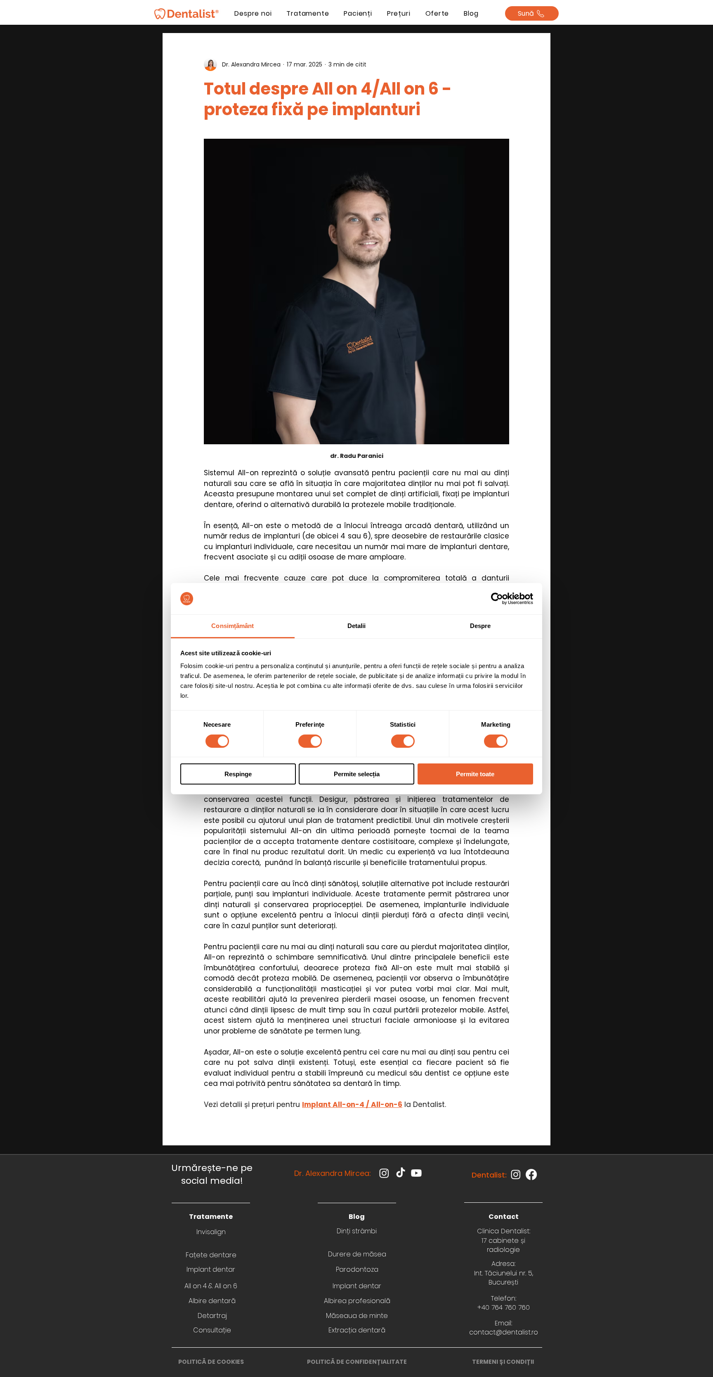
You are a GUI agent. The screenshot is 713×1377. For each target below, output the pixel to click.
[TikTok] (400, 1173)
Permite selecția (357, 773)
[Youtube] (416, 1173)
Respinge (238, 773)
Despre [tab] (480, 625)
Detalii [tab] (356, 625)
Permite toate (475, 773)
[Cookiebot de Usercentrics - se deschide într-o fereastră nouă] (497, 599)
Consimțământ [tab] (232, 625)
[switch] (310, 741)
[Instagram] (384, 1173)
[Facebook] (531, 1174)
